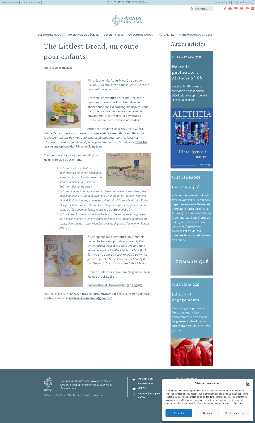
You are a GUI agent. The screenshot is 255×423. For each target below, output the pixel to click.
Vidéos (142, 388)
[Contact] (246, 8)
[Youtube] (229, 8)
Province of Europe (242, 2)
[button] (248, 383)
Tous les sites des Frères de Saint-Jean (127, 2)
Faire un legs (146, 383)
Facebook (142, 393)
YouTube (142, 397)
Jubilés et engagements (185, 296)
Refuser (207, 413)
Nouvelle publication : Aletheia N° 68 (187, 72)
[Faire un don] (240, 8)
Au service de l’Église (83, 34)
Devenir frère (113, 34)
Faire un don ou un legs (195, 34)
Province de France (221, 2)
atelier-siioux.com (94, 395)
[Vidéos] (234, 8)
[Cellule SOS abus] (251, 8)
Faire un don (145, 379)
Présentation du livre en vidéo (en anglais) (114, 285)
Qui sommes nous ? (50, 34)
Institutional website (30, 2)
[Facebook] (224, 8)
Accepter (179, 413)
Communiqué (185, 186)
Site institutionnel (10, 2)
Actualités (166, 34)
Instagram (155, 393)
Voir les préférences (236, 413)
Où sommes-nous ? (141, 34)
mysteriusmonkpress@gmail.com (90, 298)
